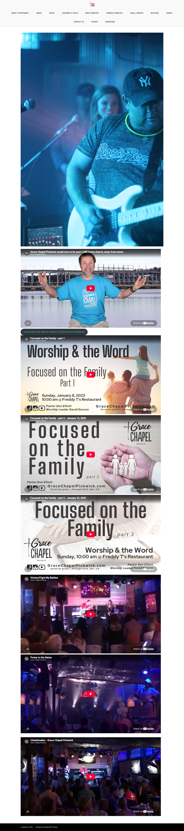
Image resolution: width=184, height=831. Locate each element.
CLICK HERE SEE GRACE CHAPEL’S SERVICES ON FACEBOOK (54, 332)
